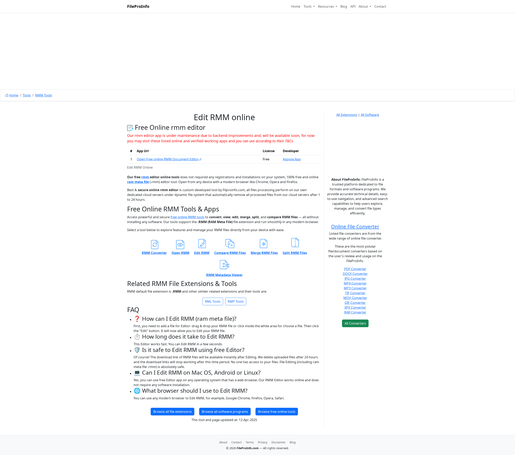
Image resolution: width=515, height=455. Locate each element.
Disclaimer (278, 442)
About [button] (364, 6)
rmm (145, 177)
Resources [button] (326, 6)
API (352, 6)
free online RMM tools (187, 217)
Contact (380, 6)
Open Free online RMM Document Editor (168, 159)
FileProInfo (138, 6)
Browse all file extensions (172, 411)
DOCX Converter (355, 274)
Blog (343, 6)
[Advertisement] (257, 60)
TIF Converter (355, 293)
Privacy (262, 442)
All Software (370, 115)
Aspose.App (292, 159)
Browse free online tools (276, 411)
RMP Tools (236, 301)
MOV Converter (355, 298)
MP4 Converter (355, 283)
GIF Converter (355, 302)
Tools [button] (308, 6)
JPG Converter (355, 278)
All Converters (355, 323)
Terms (250, 442)
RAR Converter (355, 312)
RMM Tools (43, 95)
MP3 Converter (355, 288)
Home (295, 6)
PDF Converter (355, 269)
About (223, 442)
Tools (27, 95)
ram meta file (138, 182)
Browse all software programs (225, 411)
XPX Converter (355, 307)
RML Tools (212, 301)
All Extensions (346, 115)
